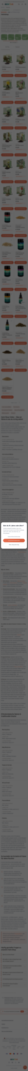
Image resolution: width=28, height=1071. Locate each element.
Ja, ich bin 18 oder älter (14, 540)
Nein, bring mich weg (14, 544)
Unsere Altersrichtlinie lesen (14, 536)
